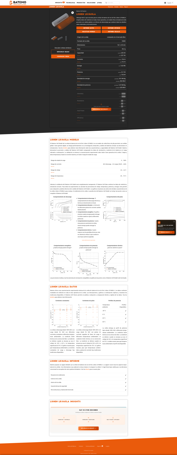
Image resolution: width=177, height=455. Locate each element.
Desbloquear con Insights (100, 109)
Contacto (81, 446)
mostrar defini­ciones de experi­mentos (88, 240)
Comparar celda (63, 56)
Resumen (110, 7)
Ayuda (99, 3)
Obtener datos (88, 28)
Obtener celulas (114, 31)
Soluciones (91, 3)
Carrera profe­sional (90, 446)
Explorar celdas (63, 51)
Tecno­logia (70, 3)
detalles (65, 148)
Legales (107, 446)
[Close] (174, 221)
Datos (121, 7)
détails (87, 369)
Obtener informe (114, 28)
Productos (81, 3)
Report (126, 7)
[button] (170, 2)
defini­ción (78, 55)
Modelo (116, 7)
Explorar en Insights (87, 428)
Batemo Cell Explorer (81, 11)
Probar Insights (165, 232)
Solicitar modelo (88, 31)
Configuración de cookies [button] (88, 450)
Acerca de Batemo (72, 446)
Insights (59, 2)
